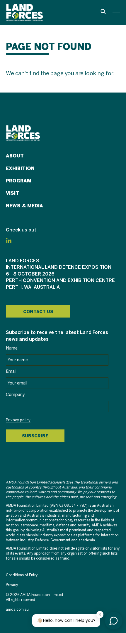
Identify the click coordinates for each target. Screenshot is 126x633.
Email (11, 372)
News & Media (24, 206)
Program (18, 181)
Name (12, 348)
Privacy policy (18, 420)
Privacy (12, 585)
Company (15, 395)
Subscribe (35, 436)
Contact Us (38, 311)
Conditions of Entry (22, 575)
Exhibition (20, 168)
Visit (12, 193)
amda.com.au (17, 609)
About (15, 156)
